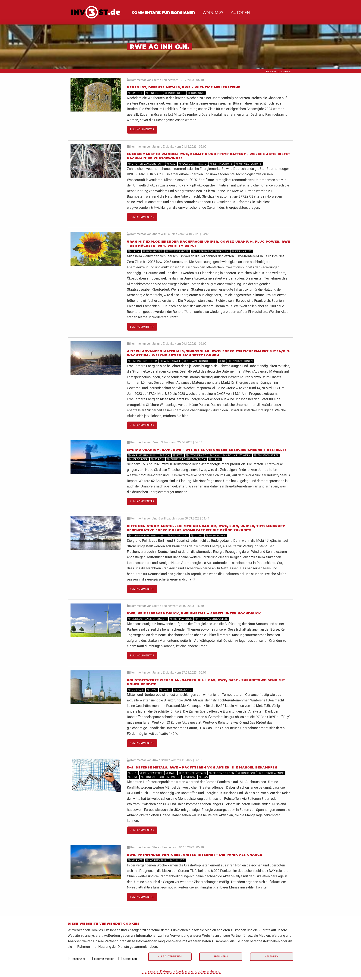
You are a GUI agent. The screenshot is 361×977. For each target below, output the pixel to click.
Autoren (240, 12)
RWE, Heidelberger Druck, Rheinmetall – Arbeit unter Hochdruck (194, 613)
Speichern (221, 956)
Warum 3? (212, 12)
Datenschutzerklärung (176, 971)
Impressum (149, 971)
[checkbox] (69, 958)
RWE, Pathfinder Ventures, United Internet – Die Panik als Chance (194, 854)
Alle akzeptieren (170, 956)
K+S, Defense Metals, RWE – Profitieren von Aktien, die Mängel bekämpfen (202, 767)
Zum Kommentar (142, 129)
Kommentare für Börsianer (163, 12)
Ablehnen (271, 956)
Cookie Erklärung (208, 971)
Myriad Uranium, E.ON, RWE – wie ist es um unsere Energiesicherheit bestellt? (206, 449)
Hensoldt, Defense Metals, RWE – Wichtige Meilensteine (183, 87)
